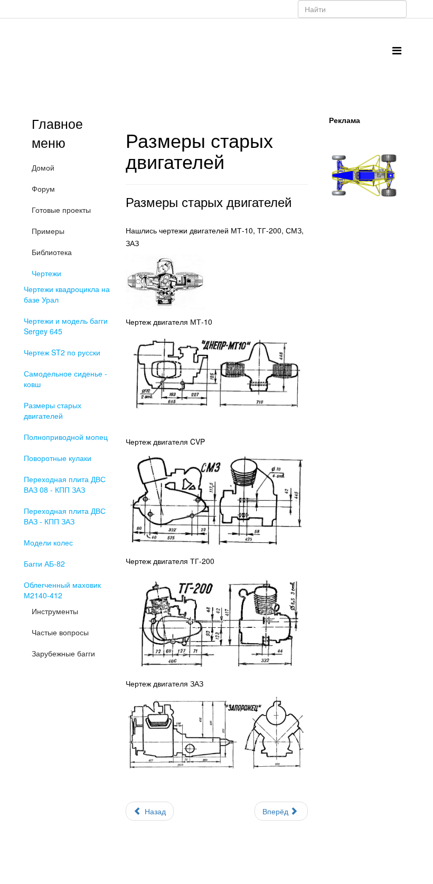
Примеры (48, 230)
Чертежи (46, 273)
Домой (43, 167)
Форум (43, 188)
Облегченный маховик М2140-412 (62, 589)
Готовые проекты (61, 209)
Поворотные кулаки (57, 458)
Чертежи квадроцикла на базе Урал (67, 294)
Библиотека (52, 252)
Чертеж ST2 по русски (62, 352)
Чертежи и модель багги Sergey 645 (66, 325)
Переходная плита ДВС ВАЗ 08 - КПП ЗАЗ (65, 484)
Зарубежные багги (63, 653)
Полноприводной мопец (66, 436)
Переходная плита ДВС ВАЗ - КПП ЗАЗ (65, 515)
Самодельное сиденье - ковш (65, 378)
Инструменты (55, 611)
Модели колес (48, 542)
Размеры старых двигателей (52, 410)
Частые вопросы (60, 632)
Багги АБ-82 (44, 563)
